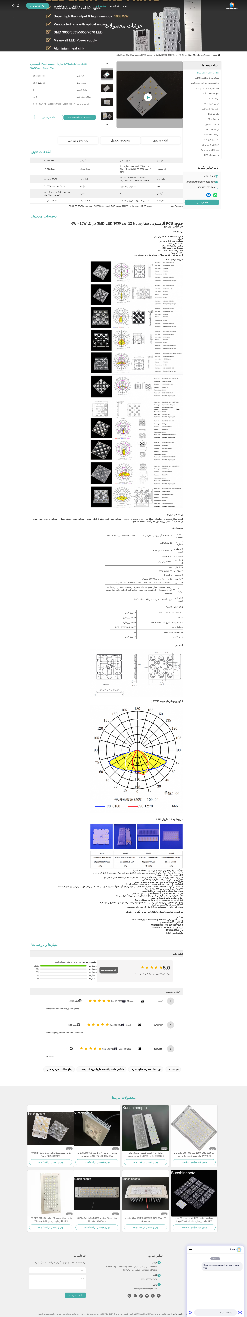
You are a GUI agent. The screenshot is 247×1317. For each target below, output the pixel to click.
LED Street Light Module (189, 55)
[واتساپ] (215, 195)
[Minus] (190, 1249)
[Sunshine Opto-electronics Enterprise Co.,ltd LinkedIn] (141, 1296)
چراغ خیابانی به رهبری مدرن (59, 1069)
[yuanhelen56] (129, 1296)
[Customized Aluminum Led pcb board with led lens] (149, 94)
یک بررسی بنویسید (108, 970)
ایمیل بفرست (75, 1295)
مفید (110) (73, 1001)
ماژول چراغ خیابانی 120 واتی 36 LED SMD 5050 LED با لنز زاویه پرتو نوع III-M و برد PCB (51, 1219)
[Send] (190, 1312)
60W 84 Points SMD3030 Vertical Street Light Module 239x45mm (96, 1219)
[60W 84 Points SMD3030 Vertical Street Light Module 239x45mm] (97, 1193)
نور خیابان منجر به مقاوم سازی (146, 1069)
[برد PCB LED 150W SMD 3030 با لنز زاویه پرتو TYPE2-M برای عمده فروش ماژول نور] (194, 1128)
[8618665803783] (135, 1296)
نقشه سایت (178, 1314)
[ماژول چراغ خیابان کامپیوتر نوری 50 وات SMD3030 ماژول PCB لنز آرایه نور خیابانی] (145, 1128)
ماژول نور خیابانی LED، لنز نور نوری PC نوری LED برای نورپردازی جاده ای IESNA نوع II (194, 1219)
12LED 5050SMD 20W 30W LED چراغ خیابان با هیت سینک (145, 1219)
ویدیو (87, 5)
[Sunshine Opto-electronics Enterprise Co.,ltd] (232, 5)
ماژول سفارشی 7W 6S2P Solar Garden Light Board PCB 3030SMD (51, 1154)
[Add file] (240, 1312)
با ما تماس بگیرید (60, 5)
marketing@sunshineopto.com (199, 182)
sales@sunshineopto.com (145, 1289)
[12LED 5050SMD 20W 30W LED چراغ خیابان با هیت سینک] (145, 1193)
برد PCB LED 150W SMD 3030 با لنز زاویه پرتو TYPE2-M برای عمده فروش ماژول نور (194, 1154)
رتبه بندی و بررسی (78, 140)
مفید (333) (65, 1049)
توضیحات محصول (120, 140)
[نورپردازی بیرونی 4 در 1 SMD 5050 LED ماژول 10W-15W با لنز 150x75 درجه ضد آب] (97, 1128)
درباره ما (114, 5)
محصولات (101, 5)
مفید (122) (72, 1025)
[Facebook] (153, 1296)
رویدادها (77, 5)
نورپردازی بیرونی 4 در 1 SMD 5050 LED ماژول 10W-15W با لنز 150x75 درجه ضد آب (97, 1154)
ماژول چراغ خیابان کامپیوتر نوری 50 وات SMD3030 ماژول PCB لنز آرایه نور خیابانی (146, 1154)
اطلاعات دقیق (160, 140)
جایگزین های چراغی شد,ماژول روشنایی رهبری (102, 1069)
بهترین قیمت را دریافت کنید (79, 117)
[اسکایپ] (208, 195)
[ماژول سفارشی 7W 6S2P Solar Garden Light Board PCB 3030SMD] (50, 1128)
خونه (124, 5)
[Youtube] (147, 1296)
